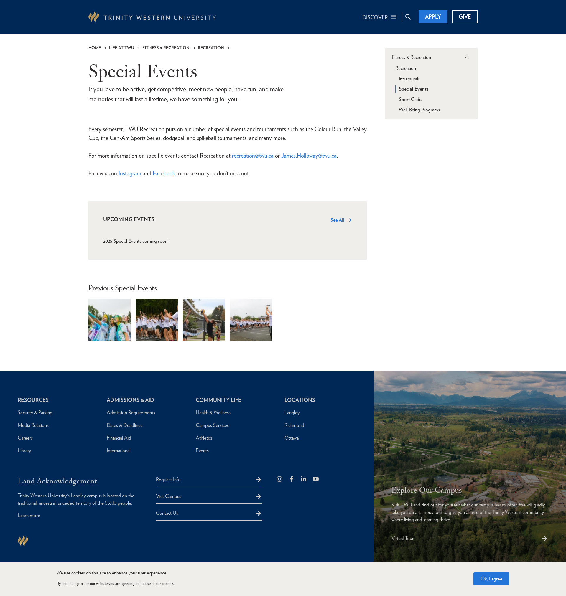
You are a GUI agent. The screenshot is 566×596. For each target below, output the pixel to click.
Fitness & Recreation (166, 47)
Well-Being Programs (419, 110)
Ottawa (291, 438)
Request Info (168, 479)
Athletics (204, 438)
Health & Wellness (213, 412)
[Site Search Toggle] (408, 16)
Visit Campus (168, 496)
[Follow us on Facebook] (292, 479)
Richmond (294, 425)
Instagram (130, 173)
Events (202, 450)
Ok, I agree (491, 579)
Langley (292, 412)
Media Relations (33, 425)
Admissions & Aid (130, 400)
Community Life (218, 400)
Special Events (414, 89)
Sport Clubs (410, 99)
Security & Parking (35, 412)
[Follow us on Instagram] (280, 479)
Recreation (211, 47)
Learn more (29, 515)
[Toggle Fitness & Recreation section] (466, 57)
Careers (25, 438)
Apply (433, 17)
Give (465, 17)
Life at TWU (121, 47)
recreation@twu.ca (253, 155)
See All (337, 220)
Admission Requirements (131, 412)
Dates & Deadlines (124, 425)
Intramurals (409, 79)
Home (94, 47)
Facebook (164, 173)
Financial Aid (119, 438)
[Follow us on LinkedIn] (304, 479)
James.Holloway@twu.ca (309, 155)
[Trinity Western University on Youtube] (316, 479)
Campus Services (212, 425)
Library (24, 450)
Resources (33, 400)
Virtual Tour (402, 538)
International (118, 450)
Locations (299, 400)
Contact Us (167, 513)
